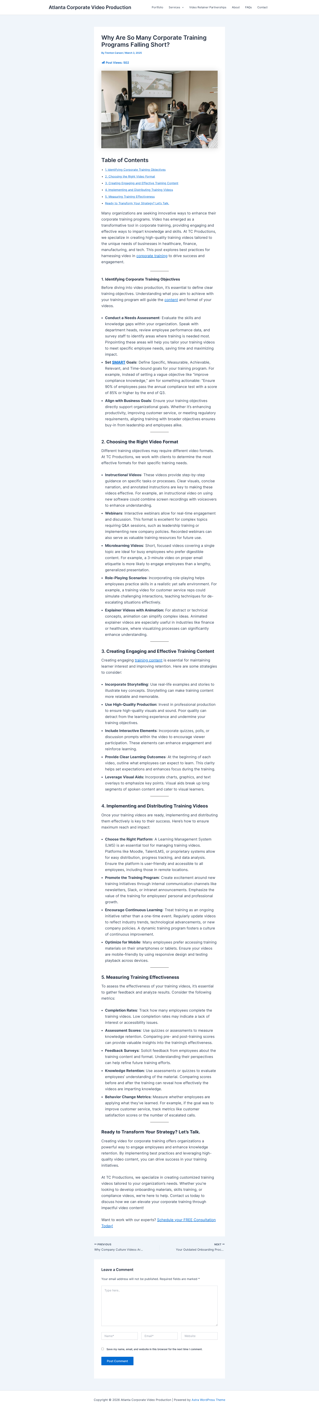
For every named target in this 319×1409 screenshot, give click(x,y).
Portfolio (157, 7)
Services (174, 7)
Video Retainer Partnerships (207, 7)
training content (148, 660)
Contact (262, 7)
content (171, 300)
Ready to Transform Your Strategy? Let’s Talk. (137, 203)
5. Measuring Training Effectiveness (130, 196)
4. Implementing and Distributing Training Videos (139, 190)
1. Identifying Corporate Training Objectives (135, 169)
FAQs (248, 7)
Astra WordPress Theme (208, 1400)
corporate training (151, 256)
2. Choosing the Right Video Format (130, 176)
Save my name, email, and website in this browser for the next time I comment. (155, 1349)
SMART (118, 362)
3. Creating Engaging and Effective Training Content (141, 183)
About (236, 7)
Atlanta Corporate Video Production (90, 7)
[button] (182, 7)
